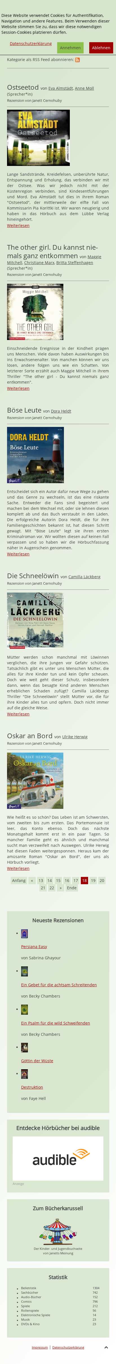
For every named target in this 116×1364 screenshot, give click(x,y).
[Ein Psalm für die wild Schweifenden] (24, 1009)
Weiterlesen (18, 225)
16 (67, 880)
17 (75, 880)
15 (58, 880)
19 (93, 880)
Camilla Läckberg (84, 576)
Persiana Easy (34, 946)
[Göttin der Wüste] (24, 1047)
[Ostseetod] (38, 137)
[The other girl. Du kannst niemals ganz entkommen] (35, 311)
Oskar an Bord (30, 735)
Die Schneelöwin (33, 575)
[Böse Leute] (35, 454)
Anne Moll (84, 88)
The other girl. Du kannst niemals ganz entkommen (52, 251)
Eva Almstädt (60, 88)
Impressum (40, 1347)
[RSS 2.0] (77, 59)
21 (43, 887)
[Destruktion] (24, 1073)
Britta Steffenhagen (74, 262)
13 (41, 880)
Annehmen (70, 47)
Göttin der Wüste (37, 1060)
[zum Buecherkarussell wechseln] (58, 1231)
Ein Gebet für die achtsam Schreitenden (59, 984)
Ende (72, 887)
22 (52, 887)
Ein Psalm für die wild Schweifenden (55, 1023)
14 (49, 880)
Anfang (19, 880)
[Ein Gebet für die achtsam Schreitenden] (24, 971)
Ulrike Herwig (75, 736)
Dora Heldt (61, 411)
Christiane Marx (39, 262)
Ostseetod (23, 87)
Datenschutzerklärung (68, 1347)
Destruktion (32, 1087)
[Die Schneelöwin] (35, 620)
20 (102, 880)
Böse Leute (24, 410)
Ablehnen (101, 47)
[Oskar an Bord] (35, 780)
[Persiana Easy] (24, 933)
